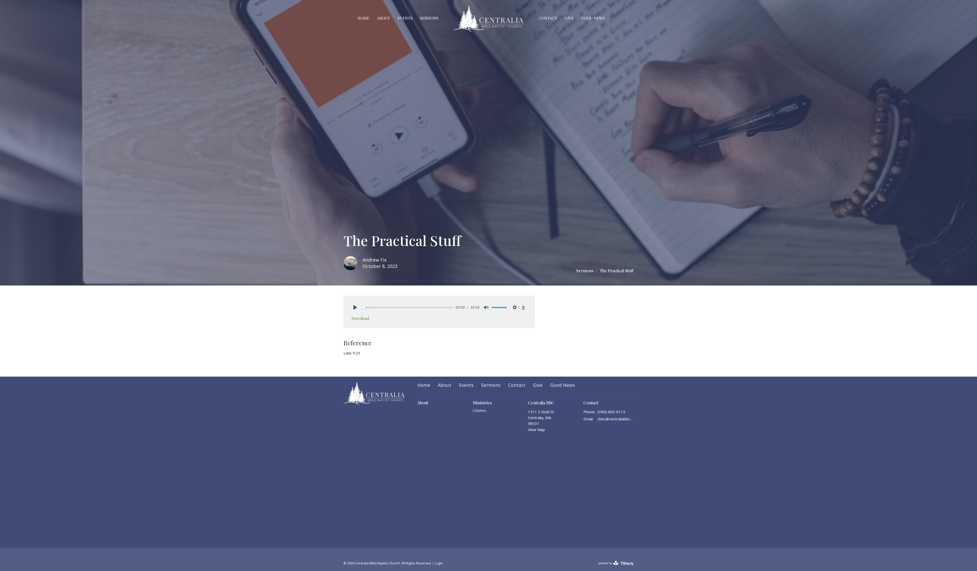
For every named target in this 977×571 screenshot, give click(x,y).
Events (405, 18)
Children (479, 410)
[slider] (407, 307)
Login (439, 563)
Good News (593, 18)
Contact (548, 18)
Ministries (482, 402)
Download (360, 318)
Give (569, 18)
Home (363, 18)
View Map (536, 429)
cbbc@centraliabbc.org (615, 418)
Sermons (429, 18)
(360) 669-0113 (611, 411)
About (383, 18)
